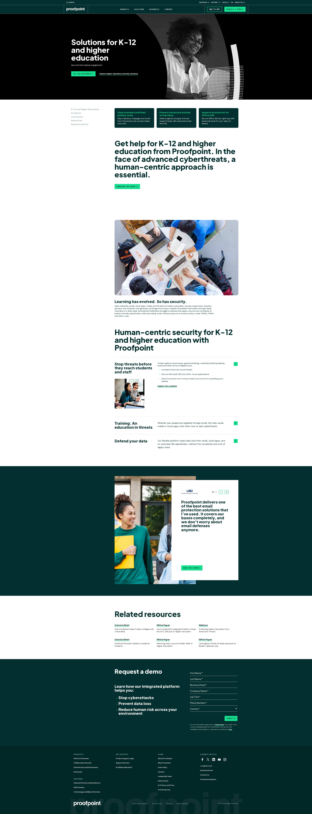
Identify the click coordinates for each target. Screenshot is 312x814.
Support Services (122, 763)
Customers (77, 117)
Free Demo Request (208, 779)
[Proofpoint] (77, 9)
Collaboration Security (83, 763)
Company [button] (168, 9)
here (230, 729)
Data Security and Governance (86, 767)
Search (71, 2)
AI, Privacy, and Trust (166, 785)
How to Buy (162, 767)
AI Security (78, 772)
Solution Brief (122, 625)
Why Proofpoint (164, 763)
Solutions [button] (139, 9)
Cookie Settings (182, 804)
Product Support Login (125, 758)
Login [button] (224, 2)
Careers (161, 772)
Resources (76, 120)
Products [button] (124, 9)
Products (76, 113)
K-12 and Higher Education (85, 109)
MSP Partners (79, 787)
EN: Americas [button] (237, 2)
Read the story (190, 568)
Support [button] (214, 2)
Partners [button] (203, 2)
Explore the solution (167, 386)
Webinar (203, 625)
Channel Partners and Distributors (87, 783)
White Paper (163, 625)
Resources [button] (154, 9)
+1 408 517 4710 (206, 766)
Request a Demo (79, 124)
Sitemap (169, 804)
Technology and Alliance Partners (87, 792)
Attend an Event (206, 770)
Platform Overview (81, 758)
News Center (163, 781)
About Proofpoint (165, 758)
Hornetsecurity (164, 790)
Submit (230, 718)
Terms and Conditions (140, 804)
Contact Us (204, 775)
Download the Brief (126, 186)
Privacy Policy (219, 724)
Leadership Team (165, 776)
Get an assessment (82, 74)
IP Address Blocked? (124, 767)
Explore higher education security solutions (118, 74)
